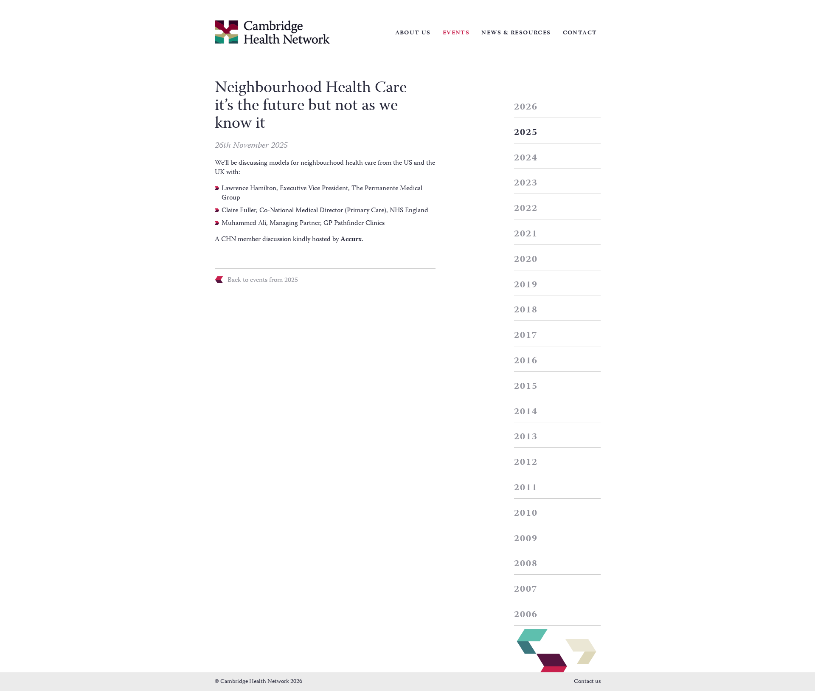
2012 (526, 462)
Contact (580, 33)
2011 (526, 488)
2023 (526, 183)
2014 (526, 412)
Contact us (587, 681)
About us (413, 33)
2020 (526, 259)
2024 (526, 158)
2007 (526, 589)
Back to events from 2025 (263, 279)
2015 (526, 386)
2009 (526, 539)
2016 (526, 361)
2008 (526, 564)
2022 (526, 208)
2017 (526, 335)
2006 (526, 615)
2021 (526, 234)
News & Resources (516, 33)
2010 (526, 513)
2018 (526, 310)
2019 (526, 285)
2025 (526, 132)
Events (456, 33)
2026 (526, 107)
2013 (526, 437)
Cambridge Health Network (272, 32)
